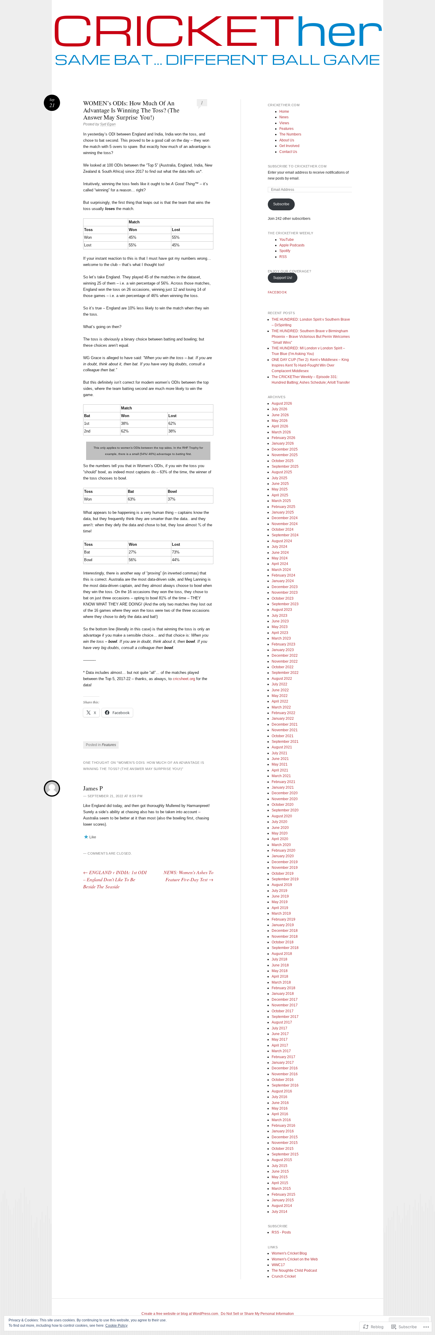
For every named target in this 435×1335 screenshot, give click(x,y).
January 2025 (283, 512)
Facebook (277, 292)
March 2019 (281, 913)
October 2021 (283, 736)
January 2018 (283, 994)
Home (284, 111)
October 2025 (283, 461)
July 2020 (279, 822)
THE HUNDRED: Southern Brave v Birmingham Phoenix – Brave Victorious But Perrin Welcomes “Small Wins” (311, 337)
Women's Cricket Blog (289, 1253)
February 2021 (283, 782)
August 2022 (282, 679)
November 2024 (285, 524)
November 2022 (285, 661)
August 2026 (282, 403)
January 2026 (283, 443)
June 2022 (280, 690)
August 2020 (282, 816)
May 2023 (280, 627)
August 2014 (282, 1206)
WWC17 (278, 1265)
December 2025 (285, 449)
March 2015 (281, 1189)
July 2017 (279, 1028)
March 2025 (281, 501)
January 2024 (283, 581)
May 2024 (280, 558)
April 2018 (280, 976)
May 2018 (280, 971)
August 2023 (282, 610)
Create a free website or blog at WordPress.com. (180, 1314)
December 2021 (285, 724)
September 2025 (285, 466)
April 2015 (280, 1183)
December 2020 (285, 793)
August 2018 (282, 954)
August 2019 (282, 885)
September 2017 (285, 1017)
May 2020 (280, 833)
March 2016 (281, 1120)
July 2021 (279, 753)
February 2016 (283, 1125)
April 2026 (280, 426)
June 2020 (280, 828)
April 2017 (280, 1045)
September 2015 (285, 1154)
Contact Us (288, 152)
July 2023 (279, 616)
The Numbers (290, 134)
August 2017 (282, 1022)
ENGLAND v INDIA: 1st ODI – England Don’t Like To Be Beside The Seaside (114, 879)
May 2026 (280, 421)
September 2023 (285, 604)
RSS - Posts (281, 1232)
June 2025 (280, 484)
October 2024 (283, 529)
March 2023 (281, 638)
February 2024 (283, 575)
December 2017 (285, 999)
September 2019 (285, 879)
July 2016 (279, 1097)
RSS (283, 257)
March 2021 (281, 776)
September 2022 (285, 673)
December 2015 (285, 1137)
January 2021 (283, 787)
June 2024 (280, 553)
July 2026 (279, 409)
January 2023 (283, 650)
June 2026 (280, 415)
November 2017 (285, 1005)
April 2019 (280, 908)
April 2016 (280, 1114)
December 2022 (285, 655)
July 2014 (279, 1212)
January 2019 (283, 925)
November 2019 (285, 868)
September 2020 (285, 810)
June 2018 (280, 965)
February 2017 (283, 1057)
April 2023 (280, 633)
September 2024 (285, 535)
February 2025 (283, 507)
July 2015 (279, 1166)
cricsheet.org (184, 679)
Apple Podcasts (291, 245)
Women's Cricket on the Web (295, 1259)
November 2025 (285, 455)
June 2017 (280, 1034)
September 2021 (285, 742)
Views (284, 123)
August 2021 (282, 747)
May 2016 (280, 1108)
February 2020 (283, 850)
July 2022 (279, 684)
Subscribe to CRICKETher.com (297, 166)
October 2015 (283, 1149)
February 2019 (283, 919)
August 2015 (282, 1160)
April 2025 (280, 495)
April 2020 (280, 839)
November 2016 (285, 1074)
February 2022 (283, 713)
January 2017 (283, 1062)
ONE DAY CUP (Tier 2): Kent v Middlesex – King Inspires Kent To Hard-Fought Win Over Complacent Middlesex (310, 365)
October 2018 (283, 942)
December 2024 (285, 518)
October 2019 (283, 873)
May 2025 (280, 489)
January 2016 (283, 1131)
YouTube (286, 240)
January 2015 (283, 1200)
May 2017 (280, 1039)
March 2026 (281, 432)
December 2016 (285, 1068)
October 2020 (283, 805)
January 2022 (283, 718)
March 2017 (281, 1051)
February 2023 (283, 644)
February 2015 (283, 1194)
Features (109, 745)
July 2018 (279, 959)
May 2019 (280, 902)
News (284, 117)
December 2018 (285, 931)
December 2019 (285, 862)
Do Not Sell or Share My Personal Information (257, 1314)
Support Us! (282, 278)
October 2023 (283, 598)
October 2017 (283, 1011)
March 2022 (281, 707)
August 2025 (282, 472)
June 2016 (280, 1103)
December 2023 (285, 587)
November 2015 (285, 1143)
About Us (286, 140)
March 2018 (281, 982)
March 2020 (281, 845)
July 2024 (279, 547)
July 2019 (279, 891)
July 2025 (279, 478)
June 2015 (280, 1171)
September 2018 (285, 948)
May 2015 (280, 1177)
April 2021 (280, 770)
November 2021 (285, 730)
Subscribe (281, 204)
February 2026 (283, 438)
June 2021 (280, 759)
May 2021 (280, 764)
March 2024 (281, 570)
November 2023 (285, 592)
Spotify (284, 251)
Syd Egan (108, 124)
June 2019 (280, 896)
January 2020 (283, 856)
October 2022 (283, 667)
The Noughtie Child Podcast (294, 1270)
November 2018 (285, 936)
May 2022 (280, 696)
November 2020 (285, 799)
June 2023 (280, 621)
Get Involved (289, 146)
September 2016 (285, 1085)
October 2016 (283, 1080)
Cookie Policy (116, 1325)
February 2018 (283, 988)
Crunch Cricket (284, 1276)
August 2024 (282, 541)
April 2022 (280, 701)
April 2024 (280, 564)
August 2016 (282, 1091)
